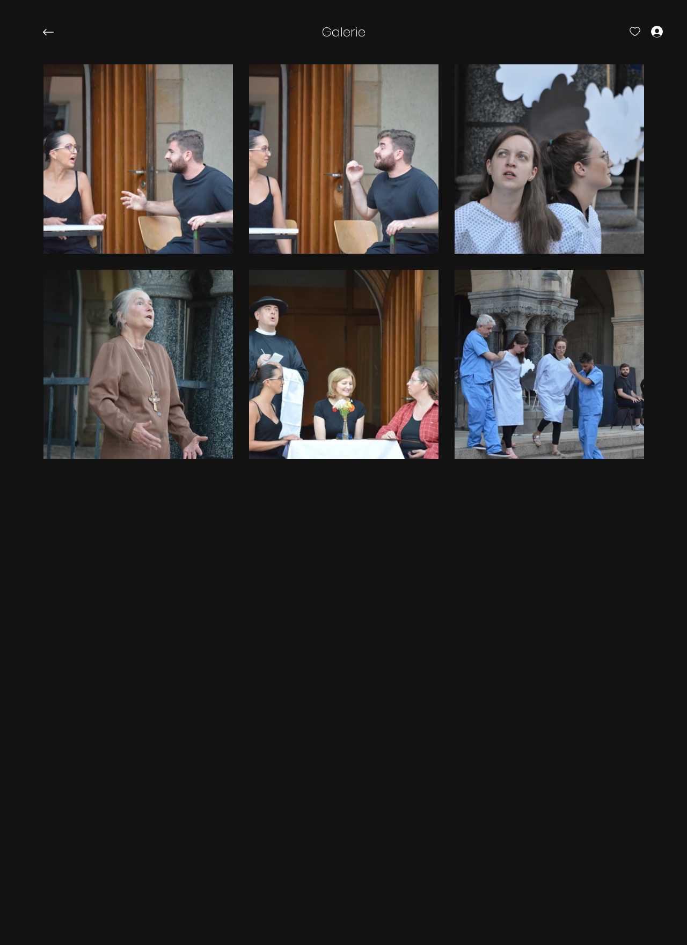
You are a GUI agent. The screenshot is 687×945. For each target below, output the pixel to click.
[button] (344, 32)
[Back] (56, 32)
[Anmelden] (647, 31)
